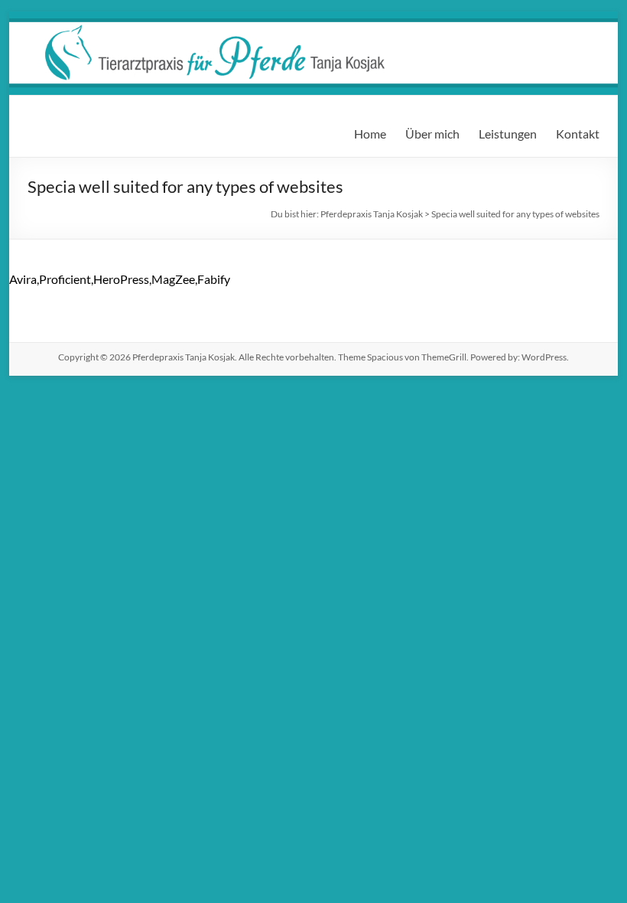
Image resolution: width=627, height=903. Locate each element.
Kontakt (577, 133)
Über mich (432, 133)
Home (370, 133)
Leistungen (508, 133)
